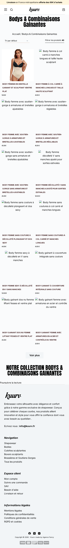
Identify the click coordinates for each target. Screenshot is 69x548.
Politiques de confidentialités (19, 514)
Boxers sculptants (13, 454)
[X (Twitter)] (34, 533)
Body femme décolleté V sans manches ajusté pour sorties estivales (51, 188)
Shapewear (10, 443)
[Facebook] (29, 533)
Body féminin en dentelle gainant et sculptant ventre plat (17, 87)
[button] (34, 355)
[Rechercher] (11, 9)
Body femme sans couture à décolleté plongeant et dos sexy (17, 239)
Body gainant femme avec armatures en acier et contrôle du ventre (48, 336)
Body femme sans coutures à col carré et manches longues (50, 239)
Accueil (16, 34)
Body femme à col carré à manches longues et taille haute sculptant (49, 87)
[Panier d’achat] (63, 9)
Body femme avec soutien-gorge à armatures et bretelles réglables (49, 138)
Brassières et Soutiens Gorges (19, 457)
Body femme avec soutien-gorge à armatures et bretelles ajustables (15, 138)
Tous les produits (13, 461)
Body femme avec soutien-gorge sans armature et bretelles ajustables (15, 188)
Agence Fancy (48, 537)
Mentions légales (13, 510)
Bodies (7, 446)
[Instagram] (39, 533)
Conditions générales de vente (20, 518)
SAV (6, 486)
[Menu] (5, 9)
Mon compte (10, 478)
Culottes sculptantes (15, 450)
